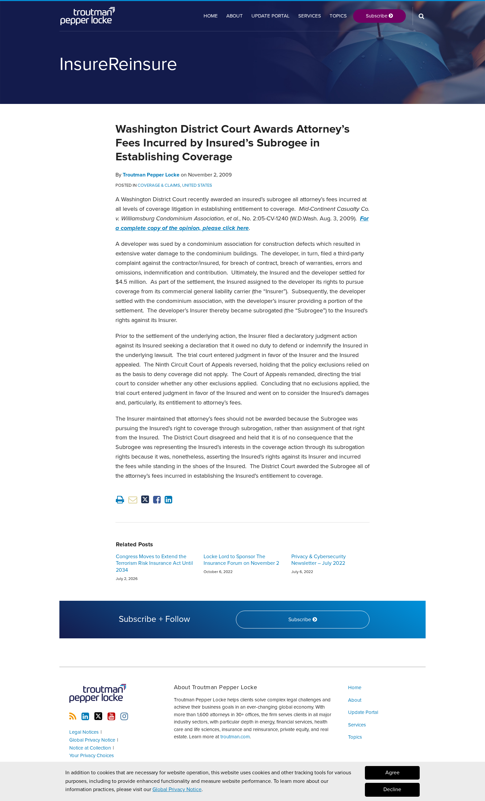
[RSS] (72, 716)
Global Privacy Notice (177, 789)
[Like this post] (157, 499)
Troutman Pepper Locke (151, 175)
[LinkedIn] (85, 716)
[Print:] (120, 500)
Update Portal (270, 16)
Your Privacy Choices (91, 755)
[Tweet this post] (145, 499)
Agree (392, 772)
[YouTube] (111, 716)
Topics (338, 16)
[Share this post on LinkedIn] (168, 499)
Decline (392, 789)
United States (197, 185)
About (234, 16)
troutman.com (235, 737)
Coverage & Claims (159, 185)
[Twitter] (98, 716)
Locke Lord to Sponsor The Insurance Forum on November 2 (241, 560)
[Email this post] (132, 499)
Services (309, 16)
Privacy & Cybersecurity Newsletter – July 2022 (318, 560)
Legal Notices (84, 732)
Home (211, 16)
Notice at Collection (90, 748)
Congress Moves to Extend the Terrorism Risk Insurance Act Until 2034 (154, 563)
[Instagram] (124, 716)
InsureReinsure (118, 64)
